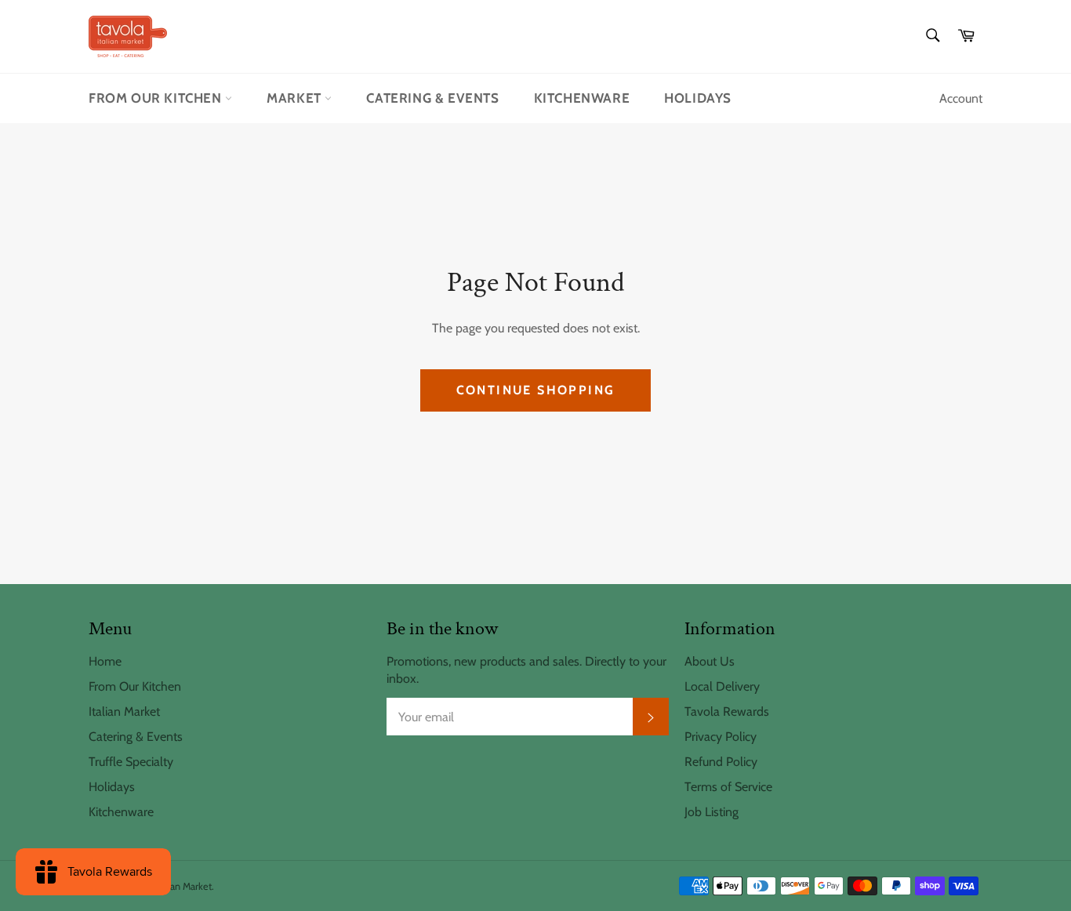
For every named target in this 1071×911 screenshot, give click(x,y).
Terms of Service (728, 786)
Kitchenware (582, 98)
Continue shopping (535, 390)
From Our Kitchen (157, 98)
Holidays (698, 98)
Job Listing (711, 811)
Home (105, 661)
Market (296, 98)
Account (960, 98)
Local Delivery (722, 686)
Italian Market (124, 711)
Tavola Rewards (726, 711)
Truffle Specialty (131, 761)
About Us (709, 661)
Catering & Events (432, 98)
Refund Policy (720, 761)
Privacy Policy (720, 736)
